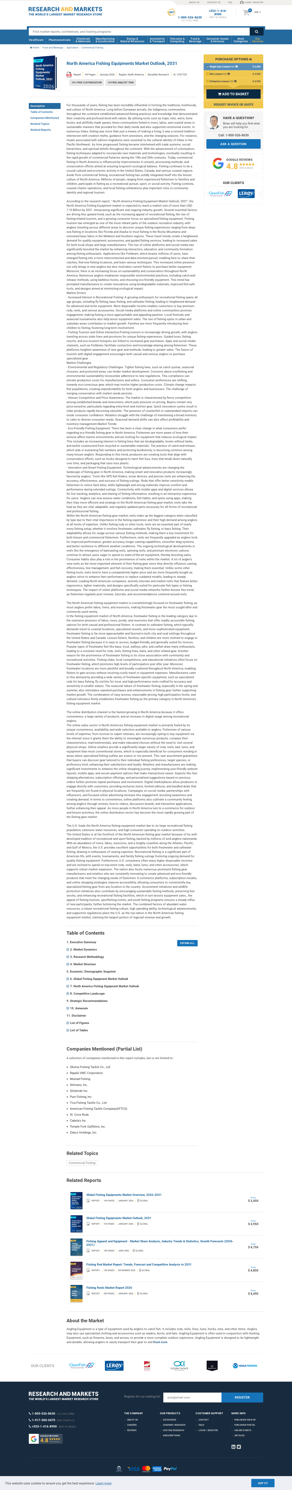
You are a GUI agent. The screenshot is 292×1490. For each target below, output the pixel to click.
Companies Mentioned (44, 117)
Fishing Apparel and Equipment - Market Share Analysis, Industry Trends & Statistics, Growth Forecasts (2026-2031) (160, 1243)
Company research (174, 1425)
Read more (160, 1342)
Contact (204, 1420)
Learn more (103, 1483)
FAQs (201, 1425)
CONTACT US (213, 2)
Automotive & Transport (157, 40)
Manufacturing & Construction (105, 40)
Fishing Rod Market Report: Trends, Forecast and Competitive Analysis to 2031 (139, 1264)
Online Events (242, 1430)
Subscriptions (171, 1435)
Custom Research (173, 1430)
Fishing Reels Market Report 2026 (109, 1288)
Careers (132, 1425)
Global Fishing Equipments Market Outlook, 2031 (118, 1218)
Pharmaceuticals (60, 39)
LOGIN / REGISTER (254, 2)
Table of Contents (41, 112)
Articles (239, 1435)
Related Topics (39, 123)
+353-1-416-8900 (218, 12)
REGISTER (242, 1397)
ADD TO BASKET (233, 94)
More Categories (241, 40)
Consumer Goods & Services (217, 40)
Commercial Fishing (82, 1163)
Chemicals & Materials (83, 40)
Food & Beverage (195, 40)
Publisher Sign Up (245, 1420)
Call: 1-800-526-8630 (233, 135)
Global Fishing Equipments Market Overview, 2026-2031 (124, 1195)
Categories (169, 1420)
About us (132, 1420)
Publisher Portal (244, 1425)
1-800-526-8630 (190, 17)
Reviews (131, 1430)
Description (37, 106)
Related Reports (40, 129)
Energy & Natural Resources (132, 40)
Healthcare (36, 39)
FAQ (230, 2)
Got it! (263, 1483)
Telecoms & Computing (177, 40)
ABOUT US (194, 2)
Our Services (257, 40)
